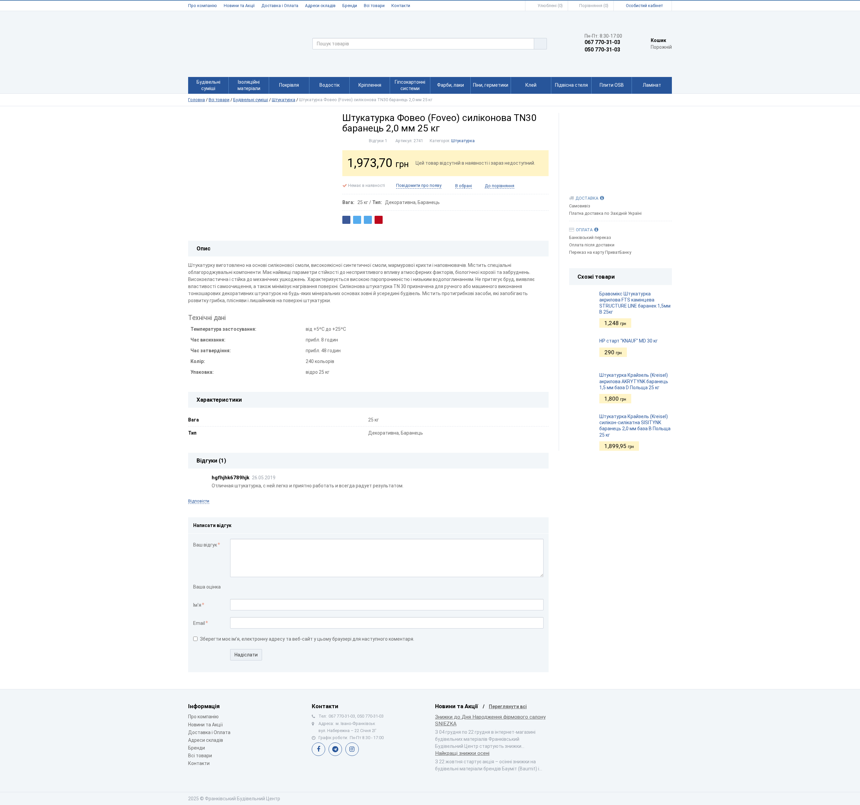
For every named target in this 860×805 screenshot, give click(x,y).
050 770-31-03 (602, 49)
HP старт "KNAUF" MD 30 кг (628, 341)
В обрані (463, 185)
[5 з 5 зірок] (261, 587)
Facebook (318, 749)
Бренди (349, 5)
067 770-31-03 (602, 42)
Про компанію (202, 5)
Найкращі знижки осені (462, 753)
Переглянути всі (508, 706)
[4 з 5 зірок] (254, 587)
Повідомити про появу (418, 185)
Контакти (400, 5)
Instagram (352, 749)
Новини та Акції (239, 5)
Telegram (335, 749)
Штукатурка (283, 99)
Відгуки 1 (378, 140)
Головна (196, 99)
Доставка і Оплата (279, 5)
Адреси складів (320, 5)
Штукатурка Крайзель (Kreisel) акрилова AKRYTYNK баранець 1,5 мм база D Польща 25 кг (633, 381)
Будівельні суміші (250, 99)
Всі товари (374, 5)
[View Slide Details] (620, 147)
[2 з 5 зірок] (240, 587)
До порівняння (499, 185)
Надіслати (246, 654)
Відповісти (198, 501)
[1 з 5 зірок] (233, 587)
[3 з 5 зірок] (247, 587)
